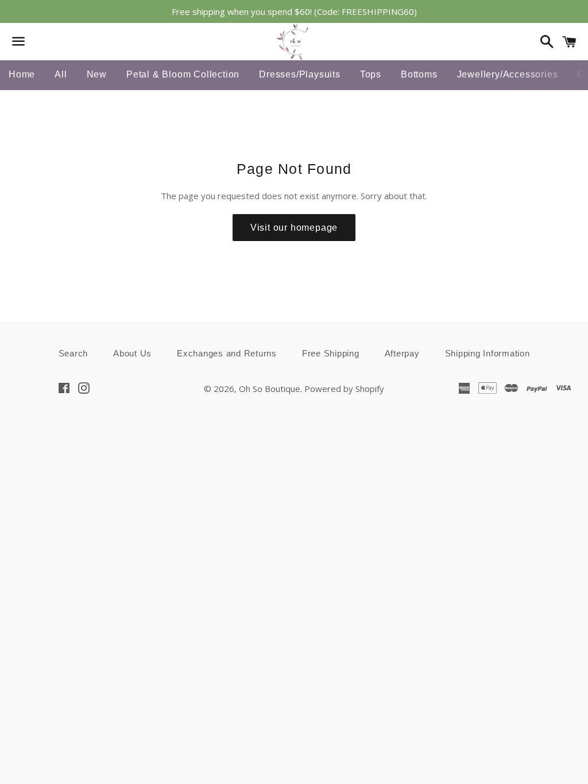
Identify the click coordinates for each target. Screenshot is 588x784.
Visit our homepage (294, 227)
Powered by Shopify (344, 388)
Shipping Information (487, 353)
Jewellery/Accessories (507, 74)
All (61, 74)
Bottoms (419, 74)
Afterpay (402, 353)
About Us (132, 353)
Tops (370, 74)
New (97, 74)
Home (22, 74)
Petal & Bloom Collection (182, 74)
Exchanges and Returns (227, 353)
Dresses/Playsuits (300, 74)
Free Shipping (330, 353)
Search (73, 353)
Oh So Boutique (269, 388)
